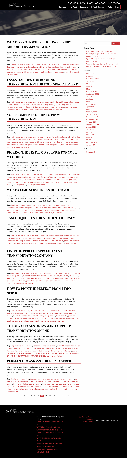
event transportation (47, 102)
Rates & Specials (97, 7)
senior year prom (13, 147)
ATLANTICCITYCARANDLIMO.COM (49, 449)
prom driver (59, 107)
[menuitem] (62, 7)
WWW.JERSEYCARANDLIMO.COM (48, 427)
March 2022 (90, 89)
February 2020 (91, 112)
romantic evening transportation (37, 389)
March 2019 (90, 140)
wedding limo (64, 389)
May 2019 (90, 135)
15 (62, 396)
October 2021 (91, 91)
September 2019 (92, 125)
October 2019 (91, 122)
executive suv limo (49, 346)
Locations (84, 7)
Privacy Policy (87, 422)
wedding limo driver (58, 182)
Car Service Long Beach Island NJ (99, 51)
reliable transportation (54, 72)
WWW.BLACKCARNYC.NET (46, 446)
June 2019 (90, 132)
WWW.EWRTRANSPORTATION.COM (49, 443)
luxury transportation (63, 69)
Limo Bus (43, 67)
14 (58, 396)
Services (62, 7)
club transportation (56, 205)
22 (68, 396)
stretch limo (68, 72)
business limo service (38, 379)
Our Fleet (73, 7)
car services (64, 64)
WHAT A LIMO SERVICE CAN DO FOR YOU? (39, 190)
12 (50, 396)
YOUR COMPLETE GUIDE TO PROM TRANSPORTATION (34, 116)
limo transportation (20, 384)
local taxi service (22, 69)
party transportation (51, 210)
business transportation (56, 379)
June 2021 (90, 96)
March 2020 (90, 109)
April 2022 (90, 86)
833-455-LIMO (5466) (80, 3)
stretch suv (50, 353)
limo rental (64, 67)
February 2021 (91, 104)
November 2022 (92, 79)
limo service (73, 67)
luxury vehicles (24, 107)
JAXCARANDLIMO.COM (45, 452)
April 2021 (90, 99)
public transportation (38, 72)
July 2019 (90, 130)
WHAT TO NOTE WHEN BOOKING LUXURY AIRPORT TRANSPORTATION (39, 44)
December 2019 (92, 117)
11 (46, 396)
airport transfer (17, 64)
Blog (117, 7)
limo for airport (54, 67)
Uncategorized (91, 152)
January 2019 (91, 145)
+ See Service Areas (85, 417)
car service (55, 64)
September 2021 (92, 94)
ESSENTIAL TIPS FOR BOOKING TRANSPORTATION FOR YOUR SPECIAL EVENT (42, 82)
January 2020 (91, 114)
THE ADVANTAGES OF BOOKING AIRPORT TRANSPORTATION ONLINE (39, 328)
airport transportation (32, 64)
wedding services (19, 185)
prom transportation (36, 145)
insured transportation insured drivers (25, 67)
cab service (45, 64)
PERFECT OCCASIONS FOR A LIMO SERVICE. (41, 361)
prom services (22, 145)
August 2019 (91, 127)
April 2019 (90, 137)
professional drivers (21, 72)
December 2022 (92, 76)
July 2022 (90, 81)
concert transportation (37, 381)
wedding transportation (36, 185)
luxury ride (51, 69)
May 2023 (90, 74)
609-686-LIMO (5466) (108, 3)
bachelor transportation (20, 205)
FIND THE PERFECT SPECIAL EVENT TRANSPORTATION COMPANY (34, 253)
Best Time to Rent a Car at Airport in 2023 (102, 66)
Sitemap (89, 419)
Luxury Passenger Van (37, 69)
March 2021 (90, 102)
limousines (11, 69)
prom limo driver (67, 142)
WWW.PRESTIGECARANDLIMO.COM (49, 430)
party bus (34, 107)
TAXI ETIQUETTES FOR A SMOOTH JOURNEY (41, 218)
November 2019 (92, 119)
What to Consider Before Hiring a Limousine (102, 64)
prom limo (68, 107)
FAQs (110, 7)
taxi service (14, 75)
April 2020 (90, 107)
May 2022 (90, 84)
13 (54, 396)
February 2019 (91, 142)
